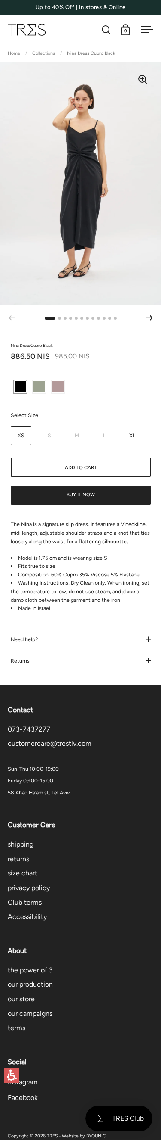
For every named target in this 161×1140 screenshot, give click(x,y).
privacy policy (29, 888)
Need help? (24, 639)
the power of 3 (30, 970)
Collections (43, 53)
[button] (11, 1075)
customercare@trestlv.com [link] (49, 743)
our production (30, 984)
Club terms (25, 902)
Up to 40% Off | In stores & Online (81, 7)
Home (14, 53)
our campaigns (30, 1013)
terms (16, 1028)
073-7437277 (29, 729)
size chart (22, 873)
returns (18, 859)
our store (21, 999)
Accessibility (27, 917)
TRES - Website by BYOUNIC (76, 1136)
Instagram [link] (23, 1082)
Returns (20, 660)
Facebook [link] (23, 1097)
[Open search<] (106, 29)
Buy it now (81, 495)
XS (21, 435)
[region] (80, 53)
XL (132, 435)
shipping (20, 844)
